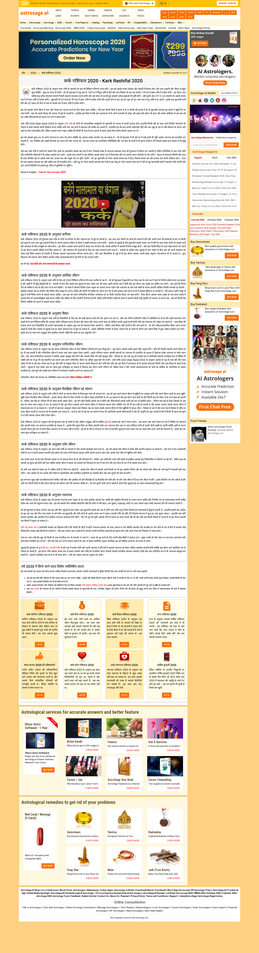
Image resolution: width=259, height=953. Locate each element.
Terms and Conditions (157, 896)
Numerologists (144, 907)
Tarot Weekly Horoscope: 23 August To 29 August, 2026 (216, 194)
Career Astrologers (181, 907)
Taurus (75, 10)
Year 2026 (231, 157)
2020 (33, 72)
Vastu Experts (220, 907)
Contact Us (103, 896)
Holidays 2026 (214, 220)
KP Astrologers (117, 910)
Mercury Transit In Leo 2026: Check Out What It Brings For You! (216, 188)
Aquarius (124, 16)
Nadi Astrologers (135, 910)
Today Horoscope (85, 3)
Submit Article (89, 896)
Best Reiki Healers (154, 910)
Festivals (170, 22)
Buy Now (201, 43)
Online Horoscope (126, 28)
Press (208, 890)
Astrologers (79, 890)
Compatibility (140, 22)
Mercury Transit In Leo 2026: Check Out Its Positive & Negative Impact (216, 206)
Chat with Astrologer (139, 3)
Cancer (108, 10)
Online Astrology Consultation (81, 907)
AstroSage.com (142, 918)
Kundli (42, 3)
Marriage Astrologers (108, 907)
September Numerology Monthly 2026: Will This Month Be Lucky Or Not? (216, 200)
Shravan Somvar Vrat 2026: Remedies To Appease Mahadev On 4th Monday (216, 163)
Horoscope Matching (43, 28)
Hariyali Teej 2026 (218, 228)
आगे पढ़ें (39, 644)
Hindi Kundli (160, 28)
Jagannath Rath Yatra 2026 (203, 224)
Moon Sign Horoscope (178, 890)
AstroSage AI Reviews (154, 893)
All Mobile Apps (229, 93)
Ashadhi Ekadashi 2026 (228, 224)
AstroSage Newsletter (202, 137)
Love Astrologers (161, 907)
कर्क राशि (68, 123)
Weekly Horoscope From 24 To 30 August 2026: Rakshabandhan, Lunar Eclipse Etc (216, 170)
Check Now (92, 750)
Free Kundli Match (144, 890)
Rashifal (34, 3)
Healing (96, 22)
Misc (180, 22)
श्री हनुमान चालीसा (89, 585)
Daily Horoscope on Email (228, 137)
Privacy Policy (138, 896)
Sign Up (232, 3)
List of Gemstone (49, 890)
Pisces (140, 16)
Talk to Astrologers (32, 907)
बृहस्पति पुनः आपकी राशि (49, 547)
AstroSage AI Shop (201, 28)
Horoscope (35, 22)
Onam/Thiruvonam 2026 (218, 231)
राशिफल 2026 (79, 28)
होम (23, 72)
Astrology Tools (61, 896)
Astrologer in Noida (124, 890)
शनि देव (158, 96)
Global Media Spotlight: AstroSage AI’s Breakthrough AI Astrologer (60, 893)
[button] (31, 50)
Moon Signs (184, 28)
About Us (114, 896)
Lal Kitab (172, 28)
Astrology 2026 (44, 896)
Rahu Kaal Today (145, 28)
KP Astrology (197, 890)
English (198, 157)
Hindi (214, 157)
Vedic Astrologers (202, 907)
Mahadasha (92, 890)
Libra (58, 16)
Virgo (141, 10)
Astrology (49, 22)
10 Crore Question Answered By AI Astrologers (118, 893)
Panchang (108, 22)
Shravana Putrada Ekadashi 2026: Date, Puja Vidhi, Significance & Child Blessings (216, 176)
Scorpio (74, 16)
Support (174, 896)
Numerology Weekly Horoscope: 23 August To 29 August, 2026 (216, 182)
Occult (68, 22)
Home (23, 22)
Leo (124, 10)
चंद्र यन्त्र (34, 588)
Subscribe (231, 145)
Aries (58, 10)
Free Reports (82, 22)
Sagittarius (91, 16)
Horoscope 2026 (67, 3)
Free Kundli (26, 28)
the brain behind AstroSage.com (220, 430)
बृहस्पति (107, 421)
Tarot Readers (127, 907)
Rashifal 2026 (52, 3)
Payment (125, 896)
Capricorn (108, 16)
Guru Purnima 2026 (199, 228)
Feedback (75, 896)
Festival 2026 (197, 220)
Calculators (156, 22)
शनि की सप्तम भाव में (29, 527)
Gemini (91, 10)
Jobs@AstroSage (188, 896)
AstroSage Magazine (204, 151)
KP (129, 22)
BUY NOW (48, 770)
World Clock (66, 890)
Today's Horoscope (96, 28)
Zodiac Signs (106, 890)
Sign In (222, 3)
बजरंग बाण (102, 585)
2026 (59, 22)
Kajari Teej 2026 (212, 234)
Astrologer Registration (210, 896)
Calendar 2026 (101, 3)
